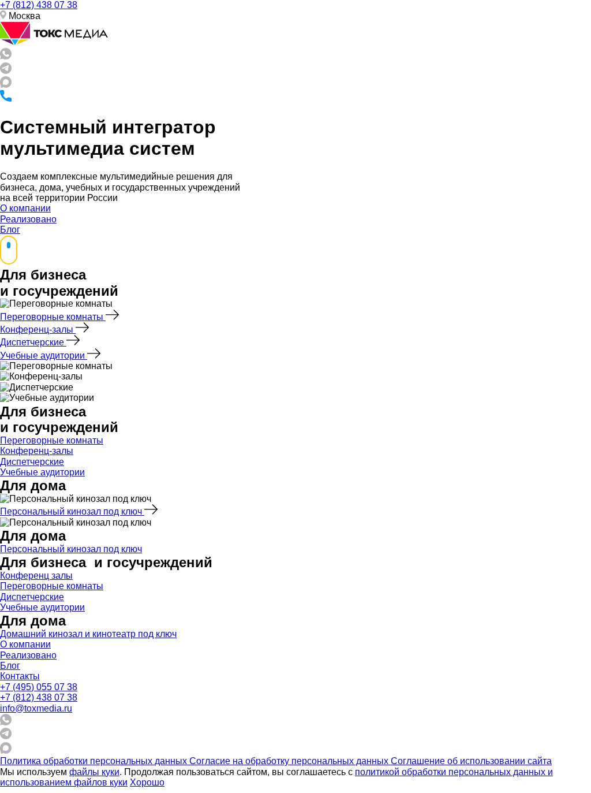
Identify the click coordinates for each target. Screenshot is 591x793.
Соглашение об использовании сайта (471, 761)
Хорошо (147, 782)
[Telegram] (6, 71)
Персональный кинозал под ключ (72, 511)
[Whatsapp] (6, 56)
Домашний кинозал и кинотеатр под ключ (88, 634)
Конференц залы (36, 575)
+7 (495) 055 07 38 (38, 687)
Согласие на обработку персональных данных (290, 761)
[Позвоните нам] (6, 98)
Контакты (20, 676)
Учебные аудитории (43, 355)
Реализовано (28, 219)
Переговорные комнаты (53, 317)
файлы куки (94, 772)
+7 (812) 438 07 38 (38, 5)
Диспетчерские (33, 342)
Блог (10, 229)
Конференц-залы (38, 329)
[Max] (6, 85)
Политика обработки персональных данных (94, 761)
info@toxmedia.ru (36, 708)
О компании (25, 208)
